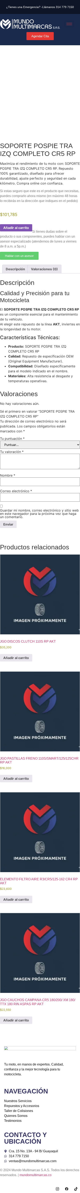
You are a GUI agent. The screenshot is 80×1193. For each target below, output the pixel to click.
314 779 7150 (65, 7)
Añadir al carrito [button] (16, 658)
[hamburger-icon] (69, 24)
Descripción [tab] (15, 269)
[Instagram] (57, 1189)
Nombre (7, 475)
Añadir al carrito (16, 228)
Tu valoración (12, 451)
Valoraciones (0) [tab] (44, 269)
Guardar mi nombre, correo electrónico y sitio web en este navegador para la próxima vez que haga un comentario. (39, 514)
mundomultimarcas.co (35, 1175)
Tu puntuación (12, 438)
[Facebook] (67, 1189)
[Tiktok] (76, 1189)
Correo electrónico (16, 491)
